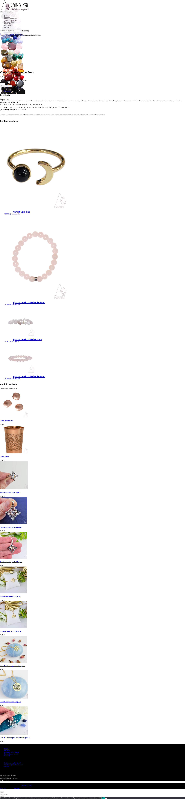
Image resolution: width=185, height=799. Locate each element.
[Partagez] (5, 794)
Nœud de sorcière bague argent (10, 492)
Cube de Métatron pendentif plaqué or (12, 666)
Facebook (7, 756)
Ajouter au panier (6, 86)
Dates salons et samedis (11, 754)
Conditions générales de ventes (13, 765)
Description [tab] (7, 91)
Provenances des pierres (11, 752)
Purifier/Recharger (10, 18)
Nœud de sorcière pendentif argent (11, 562)
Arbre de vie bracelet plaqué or (10, 596)
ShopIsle (3, 788)
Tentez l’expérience (10, 20)
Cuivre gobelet (4, 456)
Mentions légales (26, 785)
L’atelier (7, 15)
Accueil (2, 35)
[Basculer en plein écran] (3, 794)
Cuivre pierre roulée (6, 420)
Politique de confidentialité (12, 763)
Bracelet (20, 88)
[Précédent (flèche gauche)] (1, 796)
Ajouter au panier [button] (14, 214)
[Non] (106, 798)
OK (2, 792)
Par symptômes (9, 22)
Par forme (7, 25)
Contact (6, 27)
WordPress (16, 788)
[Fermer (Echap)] (7, 794)
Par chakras (8, 24)
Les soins (7, 17)
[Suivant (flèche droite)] (3, 796)
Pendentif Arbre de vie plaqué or (10, 631)
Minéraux (15, 35)
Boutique (8, 35)
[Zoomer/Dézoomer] (1, 794)
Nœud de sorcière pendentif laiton (11, 527)
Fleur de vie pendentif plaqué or (10, 702)
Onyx (21, 35)
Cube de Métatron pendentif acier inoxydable (15, 738)
